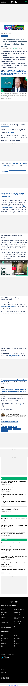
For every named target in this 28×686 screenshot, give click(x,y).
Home (2, 33)
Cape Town (10, 132)
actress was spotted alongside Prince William (14, 380)
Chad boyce (3, 426)
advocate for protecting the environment (14, 164)
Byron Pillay (15, 48)
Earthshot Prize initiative (9, 306)
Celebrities (3, 484)
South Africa (8, 33)
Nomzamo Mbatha (15, 355)
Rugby (2, 491)
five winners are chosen (13, 206)
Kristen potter (4, 431)
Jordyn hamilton (12, 426)
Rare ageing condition (6, 428)
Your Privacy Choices (15, 685)
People (2, 559)
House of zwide (17, 428)
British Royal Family (12, 421)
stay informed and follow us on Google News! (13, 170)
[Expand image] (27, 78)
